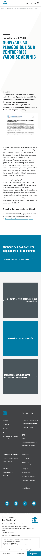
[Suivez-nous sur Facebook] (25, 503)
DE (27, 413)
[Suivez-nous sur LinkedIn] (7, 503)
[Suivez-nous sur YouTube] (34, 503)
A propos (25, 454)
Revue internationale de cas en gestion (19, 218)
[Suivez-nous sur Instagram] (16, 503)
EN (32, 413)
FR (23, 413)
